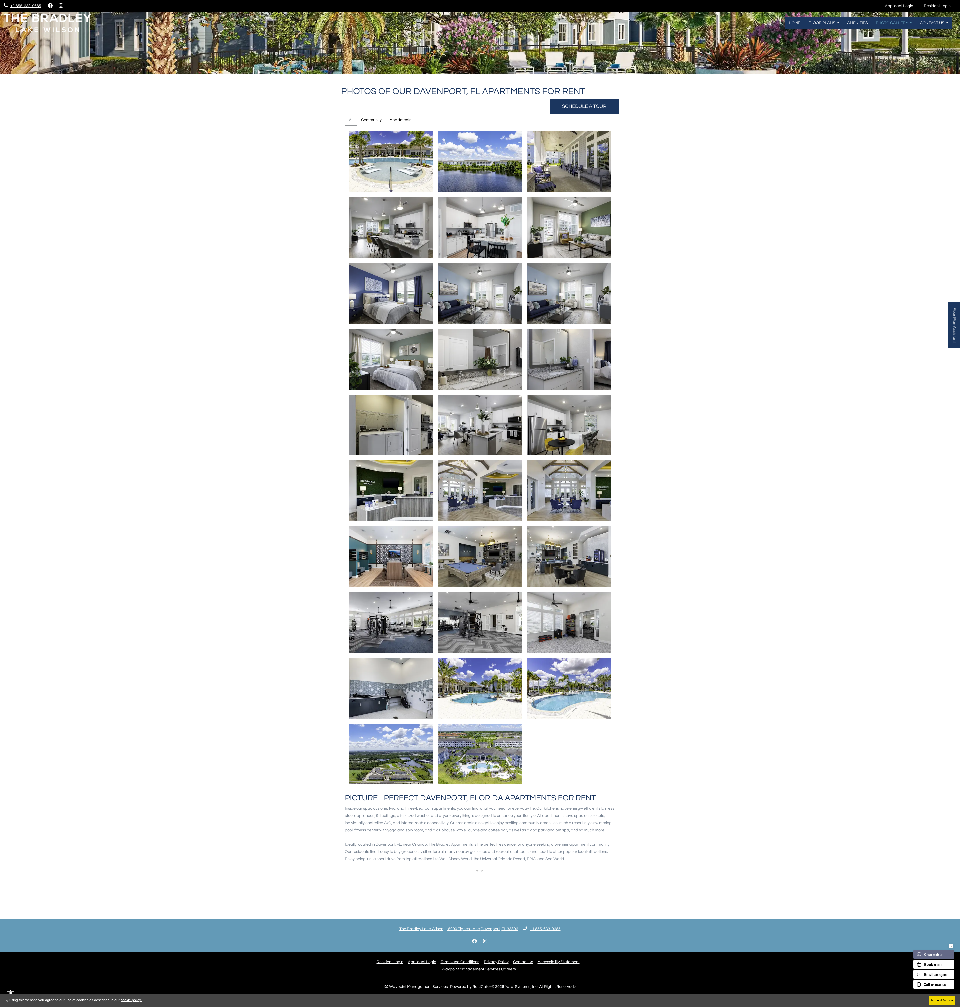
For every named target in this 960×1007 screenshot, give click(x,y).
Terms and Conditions (460, 962)
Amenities (857, 23)
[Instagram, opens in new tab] (61, 6)
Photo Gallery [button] (892, 23)
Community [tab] (371, 120)
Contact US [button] (932, 23)
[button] (391, 161)
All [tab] (351, 120)
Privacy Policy (496, 962)
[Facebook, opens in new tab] (50, 6)
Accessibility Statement (559, 962)
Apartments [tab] (401, 120)
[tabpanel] (480, 457)
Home (794, 23)
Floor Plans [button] (822, 23)
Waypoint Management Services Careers (479, 969)
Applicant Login (902, 6)
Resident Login (940, 6)
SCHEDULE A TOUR (584, 106)
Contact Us (523, 962)
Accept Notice (942, 1000)
